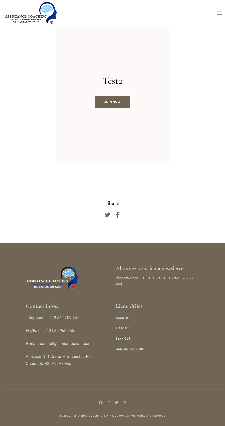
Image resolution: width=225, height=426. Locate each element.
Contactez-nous (130, 349)
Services (123, 338)
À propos (123, 328)
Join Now (112, 102)
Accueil (122, 318)
